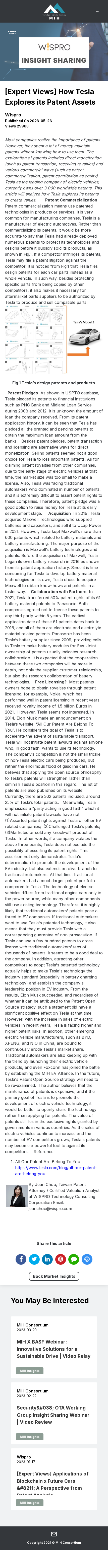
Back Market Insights (54, 1276)
